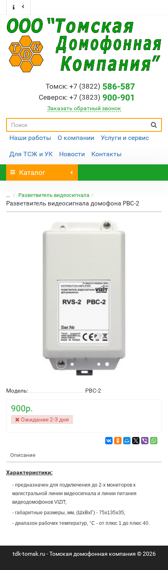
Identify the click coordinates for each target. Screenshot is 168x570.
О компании (75, 138)
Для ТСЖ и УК (31, 154)
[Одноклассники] (118, 440)
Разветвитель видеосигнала (53, 195)
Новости (72, 154)
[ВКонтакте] (109, 440)
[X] (135, 440)
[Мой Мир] (126, 440)
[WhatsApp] (153, 440)
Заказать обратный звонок (84, 108)
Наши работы (30, 138)
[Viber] (144, 440)
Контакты (106, 154)
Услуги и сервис (125, 138)
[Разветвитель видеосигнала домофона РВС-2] (84, 298)
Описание (22, 455)
